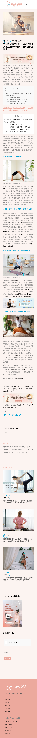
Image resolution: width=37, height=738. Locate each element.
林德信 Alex (24, 235)
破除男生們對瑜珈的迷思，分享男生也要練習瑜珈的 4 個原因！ (18, 94)
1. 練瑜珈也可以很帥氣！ (14, 97)
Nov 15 (7, 497)
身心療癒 (4, 550)
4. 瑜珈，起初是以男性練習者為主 (17, 103)
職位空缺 (7, 708)
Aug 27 (7, 574)
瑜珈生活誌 (8, 730)
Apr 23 (7, 535)
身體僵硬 (15, 280)
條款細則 (7, 702)
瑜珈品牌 (9, 70)
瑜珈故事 (4, 476)
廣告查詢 (7, 705)
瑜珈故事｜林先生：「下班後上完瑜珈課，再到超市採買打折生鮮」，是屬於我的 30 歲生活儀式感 (18, 389)
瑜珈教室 (16, 70)
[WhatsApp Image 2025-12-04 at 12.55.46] (18, 303)
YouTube (25, 370)
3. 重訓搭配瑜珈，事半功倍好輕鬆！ (17, 101)
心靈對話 (4, 511)
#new (16, 429)
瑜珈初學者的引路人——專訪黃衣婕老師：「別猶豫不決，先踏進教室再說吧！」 (18, 502)
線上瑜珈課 (11, 370)
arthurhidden (16, 183)
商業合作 (7, 733)
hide (20, 116)
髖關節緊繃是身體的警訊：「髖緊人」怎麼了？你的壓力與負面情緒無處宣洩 (17, 540)
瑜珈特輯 (4, 473)
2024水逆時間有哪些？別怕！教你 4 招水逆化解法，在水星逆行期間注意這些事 (18, 579)
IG (8, 697)
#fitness (6, 429)
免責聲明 (7, 711)
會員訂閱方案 (9, 724)
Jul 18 (7, 41)
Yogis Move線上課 (11, 721)
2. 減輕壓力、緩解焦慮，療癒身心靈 (17, 99)
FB (5, 697)
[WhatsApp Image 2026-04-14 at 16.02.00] (18, 59)
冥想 (10, 222)
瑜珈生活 (20, 41)
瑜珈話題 (14, 41)
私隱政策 (7, 699)
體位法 (20, 222)
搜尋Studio (8, 727)
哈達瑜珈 (6, 231)
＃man (12, 429)
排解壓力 (28, 290)
